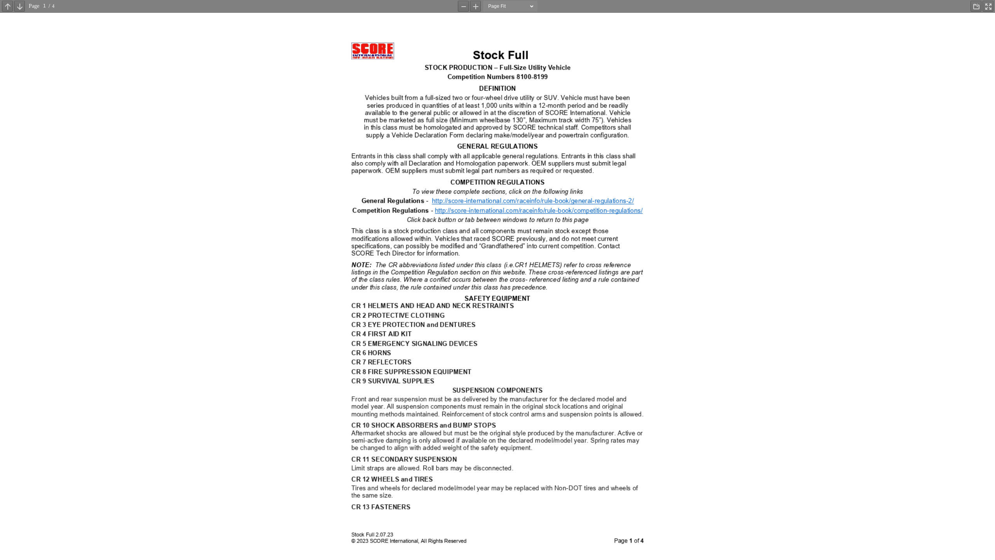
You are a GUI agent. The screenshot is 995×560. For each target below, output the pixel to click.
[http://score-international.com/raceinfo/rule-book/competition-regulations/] (538, 211)
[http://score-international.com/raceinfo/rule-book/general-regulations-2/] (532, 201)
